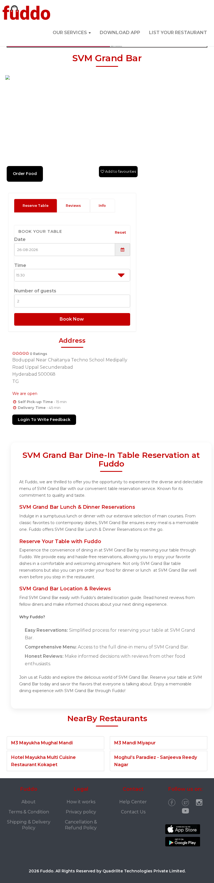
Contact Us (133, 812)
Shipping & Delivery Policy (28, 824)
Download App (120, 32)
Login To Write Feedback (44, 419)
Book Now (72, 319)
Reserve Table (35, 205)
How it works (81, 801)
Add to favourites (120, 171)
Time (20, 265)
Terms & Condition (28, 812)
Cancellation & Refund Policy (81, 824)
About (28, 801)
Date (20, 239)
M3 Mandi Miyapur (135, 742)
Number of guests (35, 290)
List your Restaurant (178, 32)
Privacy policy (81, 812)
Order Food (25, 173)
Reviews (73, 205)
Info (102, 205)
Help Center (133, 801)
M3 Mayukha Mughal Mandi (42, 742)
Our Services (70, 32)
